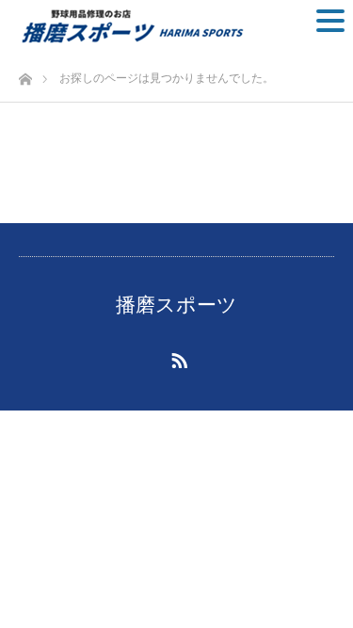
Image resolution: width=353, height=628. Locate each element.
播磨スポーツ (176, 304)
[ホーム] (25, 74)
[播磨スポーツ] (131, 26)
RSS (177, 357)
